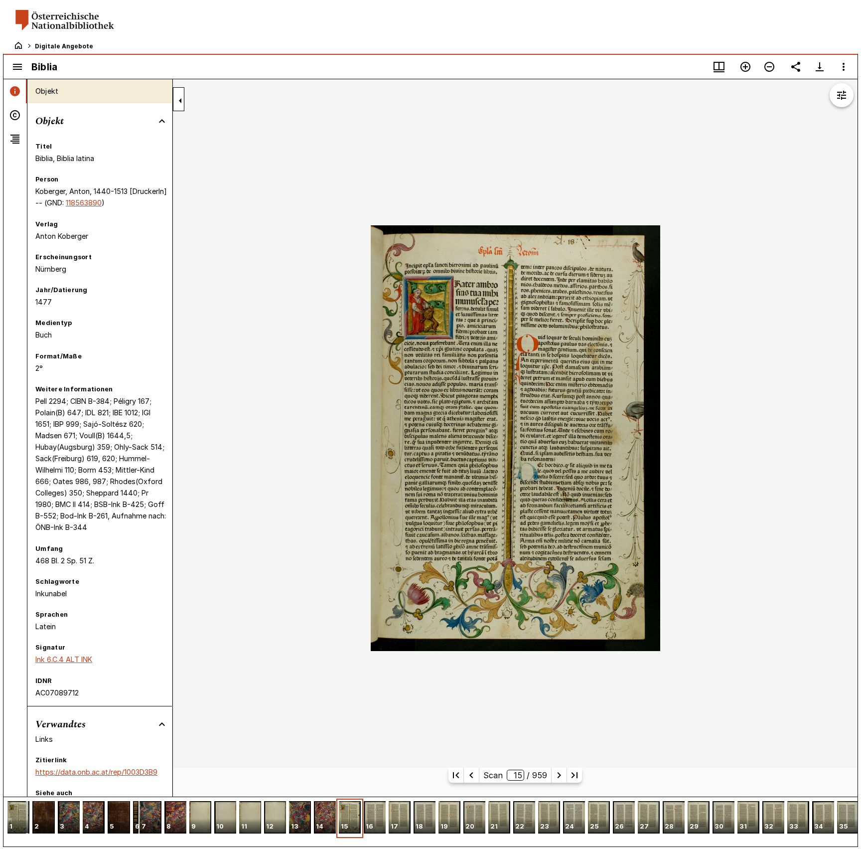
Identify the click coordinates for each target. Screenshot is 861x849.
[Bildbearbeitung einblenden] (842, 95)
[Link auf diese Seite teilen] (796, 67)
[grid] (430, 822)
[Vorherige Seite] (471, 775)
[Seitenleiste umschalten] (17, 67)
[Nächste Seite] (559, 775)
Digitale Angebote (64, 46)
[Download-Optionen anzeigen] (820, 67)
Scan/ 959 (515, 775)
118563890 (84, 202)
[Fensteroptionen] (844, 67)
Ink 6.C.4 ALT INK (63, 659)
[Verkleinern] (769, 67)
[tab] (15, 91)
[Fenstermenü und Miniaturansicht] (719, 67)
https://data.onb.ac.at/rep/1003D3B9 (96, 772)
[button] (18, 818)
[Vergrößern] (745, 67)
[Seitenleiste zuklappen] (180, 101)
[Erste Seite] (455, 775)
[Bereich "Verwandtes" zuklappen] (162, 724)
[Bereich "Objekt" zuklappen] (162, 121)
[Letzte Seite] (574, 775)
